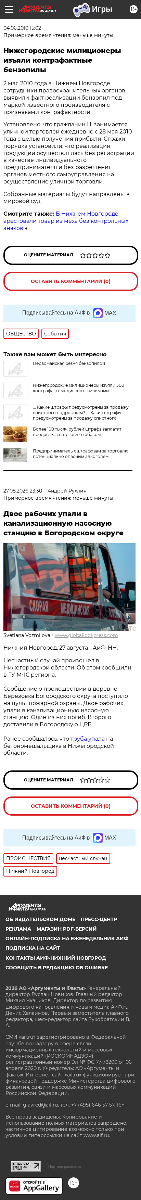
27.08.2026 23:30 (22, 491)
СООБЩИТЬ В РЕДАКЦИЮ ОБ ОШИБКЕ (56, 968)
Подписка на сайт (32, 948)
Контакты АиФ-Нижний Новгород (55, 958)
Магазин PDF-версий (67, 929)
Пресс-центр (99, 919)
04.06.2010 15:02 (22, 28)
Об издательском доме (40, 919)
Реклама (18, 929)
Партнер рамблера (64, 1166)
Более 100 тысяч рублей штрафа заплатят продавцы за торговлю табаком (77, 431)
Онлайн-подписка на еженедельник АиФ (66, 938)
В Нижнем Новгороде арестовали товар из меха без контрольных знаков (65, 220)
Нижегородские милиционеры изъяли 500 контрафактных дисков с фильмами (78, 388)
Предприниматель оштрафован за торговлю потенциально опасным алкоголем (80, 453)
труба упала (88, 739)
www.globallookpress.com (86, 635)
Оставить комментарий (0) (71, 281)
